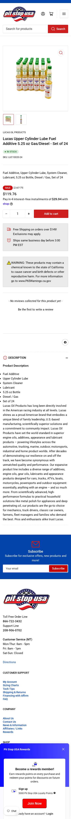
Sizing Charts (11, 685)
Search (60, 29)
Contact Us (9, 721)
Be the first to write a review (35, 309)
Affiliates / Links (12, 728)
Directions (9, 662)
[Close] (63, 749)
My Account (10, 681)
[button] (35, 309)
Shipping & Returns (14, 692)
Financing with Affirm (15, 695)
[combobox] (35, 29)
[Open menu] (64, 14)
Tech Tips (9, 688)
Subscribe (58, 568)
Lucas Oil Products (14, 132)
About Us (8, 718)
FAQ (5, 699)
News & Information (15, 725)
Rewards (8, 731)
